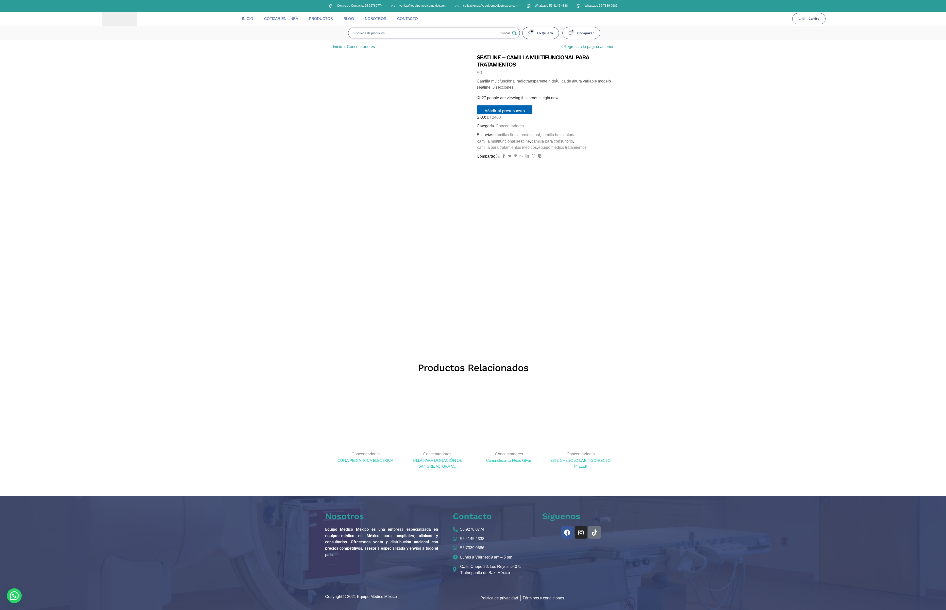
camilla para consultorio (552, 141)
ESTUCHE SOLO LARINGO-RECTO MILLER (580, 463)
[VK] (510, 156)
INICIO (247, 18)
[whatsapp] (533, 156)
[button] (540, 33)
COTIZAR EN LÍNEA (281, 18)
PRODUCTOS (321, 18)
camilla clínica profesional (517, 135)
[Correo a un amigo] (521, 156)
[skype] (539, 156)
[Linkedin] (527, 156)
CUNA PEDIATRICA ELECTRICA (365, 460)
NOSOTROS (375, 18)
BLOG (349, 18)
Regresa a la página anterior (588, 47)
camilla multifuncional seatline (503, 141)
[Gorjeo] (498, 156)
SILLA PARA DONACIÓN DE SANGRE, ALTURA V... (437, 463)
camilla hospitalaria (558, 135)
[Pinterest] (515, 156)
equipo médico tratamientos (562, 147)
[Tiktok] (594, 532)
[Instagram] (581, 532)
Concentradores (361, 47)
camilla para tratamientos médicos (507, 147)
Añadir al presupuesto (505, 111)
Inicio (337, 47)
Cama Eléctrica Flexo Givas (509, 460)
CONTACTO (407, 18)
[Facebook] (504, 156)
